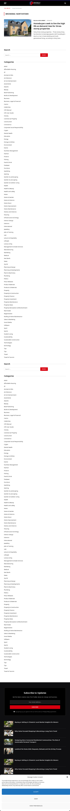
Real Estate (7, 311)
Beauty (6, 90)
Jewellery (6, 229)
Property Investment (10, 299)
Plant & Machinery (9, 273)
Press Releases (8, 281)
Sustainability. (8, 337)
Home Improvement (10, 206)
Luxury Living (8, 244)
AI (4, 72)
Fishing (6, 159)
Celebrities (7, 107)
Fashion (6, 154)
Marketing (7, 252)
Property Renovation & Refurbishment (15, 308)
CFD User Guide (9, 113)
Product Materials (9, 284)
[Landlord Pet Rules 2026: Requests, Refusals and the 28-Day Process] (8, 751)
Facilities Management (11, 151)
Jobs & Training (8, 232)
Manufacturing (8, 249)
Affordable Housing (10, 69)
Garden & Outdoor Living (11, 183)
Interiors (6, 223)
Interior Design (8, 220)
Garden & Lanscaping (10, 180)
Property (6, 290)
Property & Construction (11, 293)
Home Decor (7, 203)
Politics (6, 279)
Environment (8, 145)
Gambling (7, 171)
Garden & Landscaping (11, 177)
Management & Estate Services (13, 247)
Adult (5, 66)
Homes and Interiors (10, 212)
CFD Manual (7, 110)
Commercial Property (10, 119)
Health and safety (9, 191)
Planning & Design (9, 267)
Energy (6, 139)
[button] (67, 777)
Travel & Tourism (9, 357)
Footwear (7, 165)
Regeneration (8, 313)
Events (6, 148)
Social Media (8, 322)
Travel (6, 354)
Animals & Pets (8, 75)
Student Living (8, 334)
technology (7, 345)
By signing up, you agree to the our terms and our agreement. (35, 711)
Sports (6, 331)
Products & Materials (10, 287)
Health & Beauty (9, 188)
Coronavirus (7, 124)
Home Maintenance (10, 209)
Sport (5, 328)
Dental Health (8, 133)
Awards (6, 87)
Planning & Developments (12, 270)
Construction (8, 122)
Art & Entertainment (10, 81)
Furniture (7, 168)
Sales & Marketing (9, 319)
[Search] (65, 3)
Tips (5, 348)
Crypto (6, 130)
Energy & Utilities (9, 142)
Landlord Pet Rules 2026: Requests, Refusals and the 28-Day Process (38, 749)
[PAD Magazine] (35, 3)
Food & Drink (8, 162)
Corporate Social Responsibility (13, 127)
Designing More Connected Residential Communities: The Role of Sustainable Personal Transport (37, 741)
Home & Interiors (9, 200)
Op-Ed (6, 264)
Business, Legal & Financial (12, 101)
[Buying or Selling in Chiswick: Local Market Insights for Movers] (8, 724)
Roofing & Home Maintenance (13, 316)
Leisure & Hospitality (10, 238)
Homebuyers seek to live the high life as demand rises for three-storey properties (49, 26)
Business (6, 98)
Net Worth (7, 258)
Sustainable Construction (11, 340)
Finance (6, 156)
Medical (6, 255)
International (8, 226)
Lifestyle (6, 241)
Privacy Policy (46, 711)
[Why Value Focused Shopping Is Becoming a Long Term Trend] (8, 733)
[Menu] (5, 3)
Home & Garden (9, 197)
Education (7, 136)
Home (13, 8)
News (5, 261)
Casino (6, 104)
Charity (6, 116)
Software (6, 325)
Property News (8, 305)
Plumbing (7, 276)
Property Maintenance (11, 302)
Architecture (8, 78)
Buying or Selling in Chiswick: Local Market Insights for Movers (36, 722)
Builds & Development (39, 20)
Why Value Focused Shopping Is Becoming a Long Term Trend (36, 731)
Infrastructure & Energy (11, 217)
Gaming (6, 174)
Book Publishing (9, 92)
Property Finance (9, 296)
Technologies (8, 343)
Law (5, 235)
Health (6, 186)
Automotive (7, 84)
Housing (6, 215)
